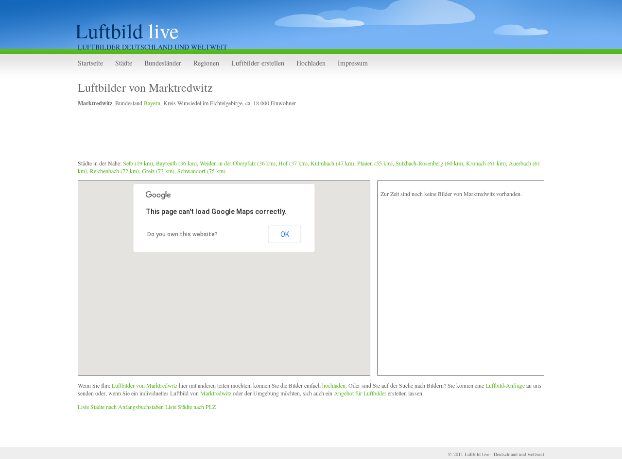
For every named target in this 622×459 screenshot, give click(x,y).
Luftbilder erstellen (257, 62)
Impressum (353, 62)
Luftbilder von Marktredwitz (145, 87)
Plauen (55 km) (375, 163)
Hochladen (311, 62)
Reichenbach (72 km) (114, 171)
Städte (123, 62)
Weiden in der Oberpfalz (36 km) (238, 163)
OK (284, 234)
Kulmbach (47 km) (332, 163)
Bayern (152, 103)
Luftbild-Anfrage (505, 385)
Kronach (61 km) (486, 163)
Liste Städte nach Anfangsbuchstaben (121, 406)
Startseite (90, 62)
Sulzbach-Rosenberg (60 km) (429, 163)
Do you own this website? (182, 234)
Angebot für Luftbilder (360, 393)
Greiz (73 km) (158, 171)
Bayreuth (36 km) (176, 163)
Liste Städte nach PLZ (190, 406)
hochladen (334, 385)
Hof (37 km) (293, 163)
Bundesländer (162, 62)
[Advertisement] (255, 135)
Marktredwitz (215, 393)
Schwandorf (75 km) (201, 171)
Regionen (206, 62)
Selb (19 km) (138, 163)
